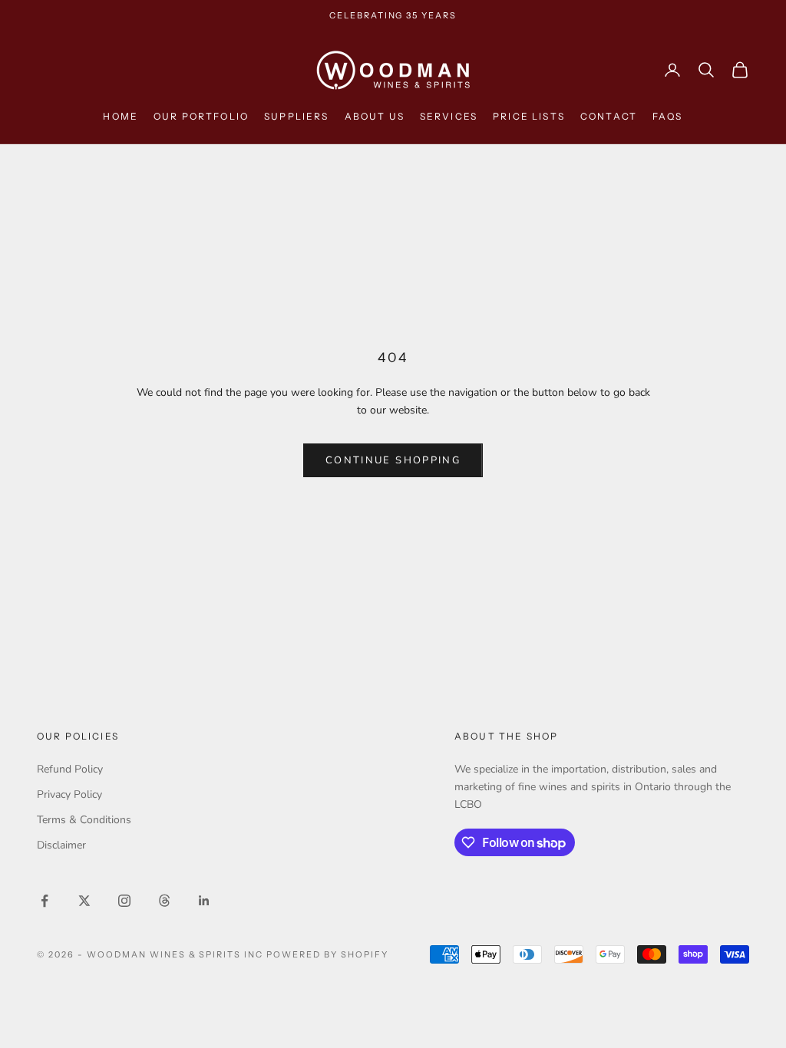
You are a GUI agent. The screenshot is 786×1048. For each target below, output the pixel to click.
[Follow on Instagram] (124, 900)
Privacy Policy (69, 794)
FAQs (667, 116)
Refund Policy (70, 769)
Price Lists (529, 116)
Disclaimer (61, 845)
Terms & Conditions (84, 819)
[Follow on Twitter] (84, 900)
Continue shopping (393, 460)
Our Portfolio (201, 116)
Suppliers (296, 116)
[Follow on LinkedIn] (204, 900)
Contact (608, 116)
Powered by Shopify (327, 954)
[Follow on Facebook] (44, 900)
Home (120, 116)
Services (448, 116)
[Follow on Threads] (164, 900)
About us (375, 116)
